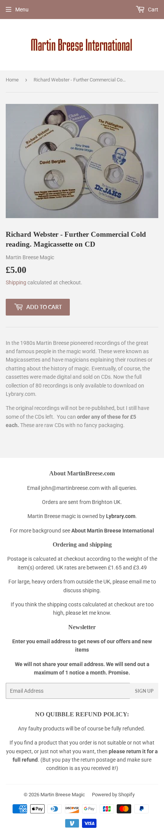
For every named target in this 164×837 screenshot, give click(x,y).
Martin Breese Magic (62, 794)
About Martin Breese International (112, 531)
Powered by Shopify (113, 794)
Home (12, 80)
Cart (152, 9)
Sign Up (144, 691)
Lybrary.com (120, 516)
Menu (22, 9)
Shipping (16, 282)
